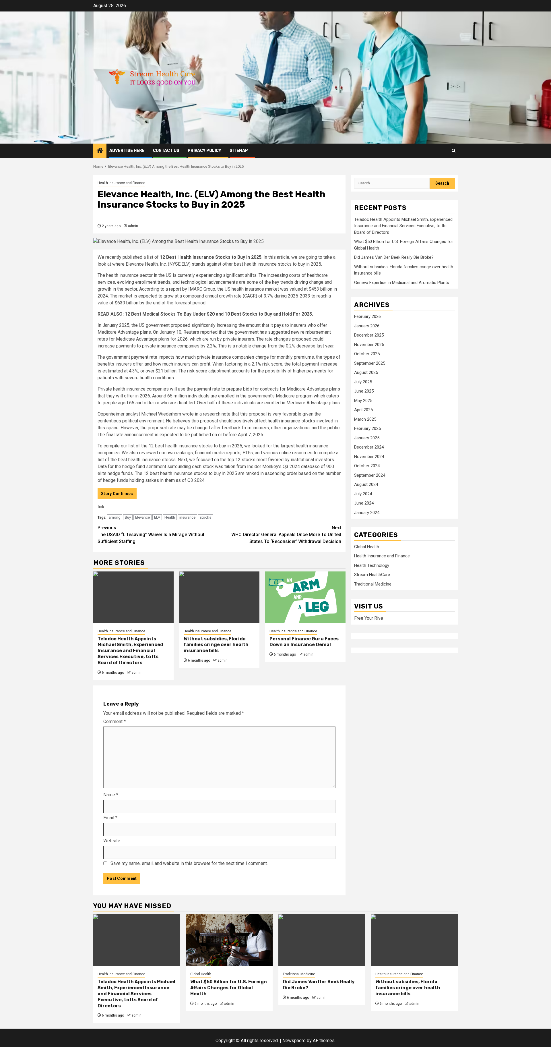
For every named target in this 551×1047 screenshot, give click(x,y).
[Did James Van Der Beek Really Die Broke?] (321, 940)
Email (110, 817)
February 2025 (367, 428)
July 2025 (363, 382)
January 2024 (366, 512)
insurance (187, 517)
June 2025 (364, 391)
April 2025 (363, 410)
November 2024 (369, 456)
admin (133, 226)
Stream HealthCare (372, 574)
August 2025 (366, 372)
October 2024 (367, 466)
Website (111, 840)
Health (169, 517)
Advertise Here (127, 150)
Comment (114, 721)
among (115, 517)
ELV (157, 517)
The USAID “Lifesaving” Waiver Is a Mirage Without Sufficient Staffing (151, 534)
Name (110, 794)
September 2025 (369, 363)
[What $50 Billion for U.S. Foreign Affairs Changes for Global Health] (229, 940)
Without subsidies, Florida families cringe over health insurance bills (216, 645)
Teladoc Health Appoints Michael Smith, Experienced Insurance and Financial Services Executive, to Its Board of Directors (130, 650)
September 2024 (369, 475)
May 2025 (363, 400)
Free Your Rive (368, 618)
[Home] (100, 151)
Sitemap (239, 150)
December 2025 (369, 335)
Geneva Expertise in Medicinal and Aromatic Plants (401, 282)
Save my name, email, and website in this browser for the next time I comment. (189, 863)
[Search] (453, 150)
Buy (128, 517)
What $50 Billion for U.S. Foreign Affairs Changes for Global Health (228, 987)
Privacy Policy (204, 150)
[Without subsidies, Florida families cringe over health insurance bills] (219, 597)
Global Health (366, 547)
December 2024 (369, 447)
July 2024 (363, 494)
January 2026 (366, 326)
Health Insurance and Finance (121, 183)
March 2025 (365, 419)
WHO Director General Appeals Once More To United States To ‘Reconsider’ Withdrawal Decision (286, 534)
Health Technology (371, 565)
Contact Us (166, 150)
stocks (205, 517)
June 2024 (364, 503)
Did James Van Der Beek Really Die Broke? (394, 257)
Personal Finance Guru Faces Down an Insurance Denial (304, 642)
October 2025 (367, 354)
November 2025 (369, 344)
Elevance (142, 517)
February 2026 (367, 316)
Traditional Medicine (372, 584)
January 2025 (366, 438)
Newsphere (294, 1040)
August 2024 (366, 484)
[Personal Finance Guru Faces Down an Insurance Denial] (305, 597)
